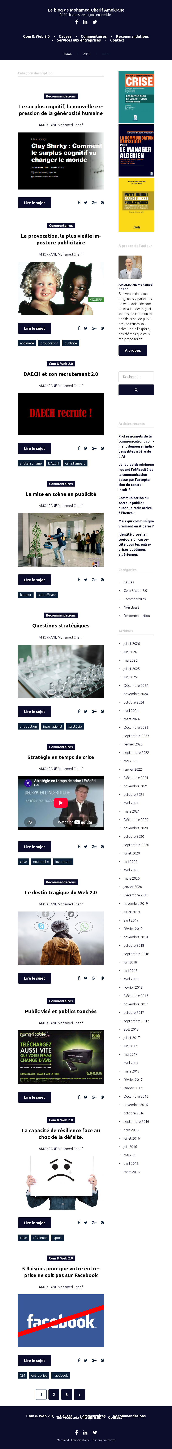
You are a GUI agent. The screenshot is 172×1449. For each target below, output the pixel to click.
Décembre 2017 (136, 996)
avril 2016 (131, 1163)
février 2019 (133, 929)
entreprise (41, 861)
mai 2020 (130, 861)
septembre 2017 (136, 1021)
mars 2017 (132, 1071)
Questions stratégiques (61, 625)
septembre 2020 (136, 845)
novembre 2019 (136, 903)
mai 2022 (130, 761)
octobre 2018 (134, 945)
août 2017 (131, 1029)
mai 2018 (130, 970)
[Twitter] (95, 22)
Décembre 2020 (136, 820)
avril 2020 (131, 870)
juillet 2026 (132, 643)
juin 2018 (130, 962)
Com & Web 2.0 (36, 36)
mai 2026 (130, 660)
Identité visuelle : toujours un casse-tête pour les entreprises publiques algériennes (135, 544)
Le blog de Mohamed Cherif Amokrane (86, 10)
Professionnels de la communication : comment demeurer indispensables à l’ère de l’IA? (136, 446)
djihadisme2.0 (75, 463)
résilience (40, 1238)
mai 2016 (130, 1155)
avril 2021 (131, 803)
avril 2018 (131, 979)
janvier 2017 (133, 1088)
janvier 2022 (133, 769)
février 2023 (133, 744)
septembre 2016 (136, 1121)
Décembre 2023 (136, 727)
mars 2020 (132, 878)
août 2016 (131, 1130)
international (52, 726)
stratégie (75, 726)
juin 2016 (130, 1147)
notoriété (27, 343)
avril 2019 (131, 920)
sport (57, 1238)
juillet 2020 (132, 853)
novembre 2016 (136, 1105)
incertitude (63, 861)
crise (23, 861)
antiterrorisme (31, 463)
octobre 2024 (134, 702)
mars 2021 (132, 811)
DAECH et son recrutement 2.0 (60, 374)
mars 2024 (132, 719)
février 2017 (133, 1080)
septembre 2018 (136, 954)
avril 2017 (131, 1063)
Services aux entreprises (79, 40)
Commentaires (94, 36)
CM (22, 1375)
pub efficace (47, 595)
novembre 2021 (136, 786)
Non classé (131, 607)
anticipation (28, 726)
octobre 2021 (134, 794)
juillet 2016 (132, 1138)
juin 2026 (130, 652)
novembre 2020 (136, 828)
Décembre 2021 (136, 778)
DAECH (53, 463)
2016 (87, 54)
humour (25, 595)
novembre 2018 (136, 937)
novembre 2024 (136, 694)
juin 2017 (130, 1046)
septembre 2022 (136, 752)
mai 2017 (130, 1054)
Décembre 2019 (136, 895)
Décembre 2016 (136, 1096)
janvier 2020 (133, 887)
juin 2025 (130, 677)
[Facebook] (76, 22)
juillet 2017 (132, 1038)
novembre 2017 (136, 1004)
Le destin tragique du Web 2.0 (61, 892)
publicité (70, 343)
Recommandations (132, 36)
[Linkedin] (85, 22)
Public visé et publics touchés (61, 1011)
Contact (117, 40)
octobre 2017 (134, 1012)
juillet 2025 (132, 669)
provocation (49, 343)
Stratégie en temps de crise (60, 757)
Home (67, 54)
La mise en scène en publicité (61, 494)
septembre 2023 (136, 736)
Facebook (60, 1375)
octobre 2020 (134, 836)
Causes (65, 36)
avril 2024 (131, 711)
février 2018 (133, 987)
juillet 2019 (132, 912)
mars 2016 (132, 1172)
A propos (133, 350)
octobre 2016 (134, 1113)
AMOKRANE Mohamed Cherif (61, 125)
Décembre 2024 (136, 685)
